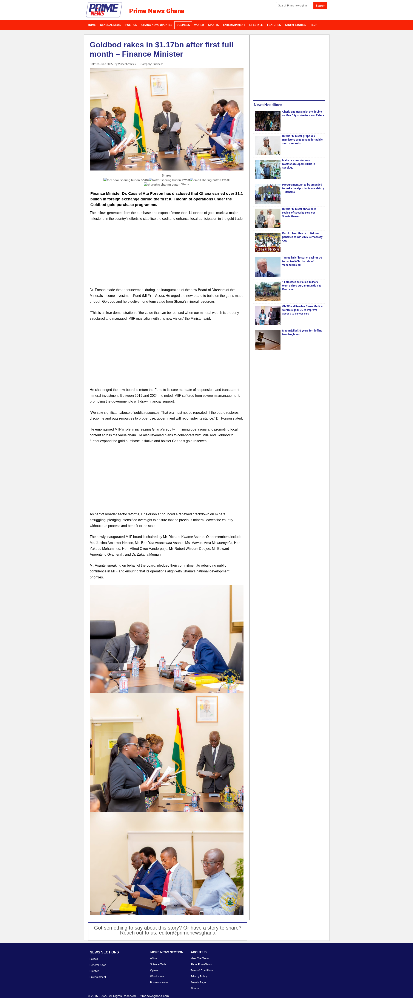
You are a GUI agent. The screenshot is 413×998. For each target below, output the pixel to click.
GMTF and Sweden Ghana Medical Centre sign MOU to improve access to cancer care (302, 310)
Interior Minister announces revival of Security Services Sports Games (299, 213)
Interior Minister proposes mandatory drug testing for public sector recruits (302, 140)
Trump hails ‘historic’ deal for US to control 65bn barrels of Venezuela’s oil (302, 261)
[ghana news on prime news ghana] (104, 10)
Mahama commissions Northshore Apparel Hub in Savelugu (298, 164)
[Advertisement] (167, 257)
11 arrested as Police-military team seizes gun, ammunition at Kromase (301, 285)
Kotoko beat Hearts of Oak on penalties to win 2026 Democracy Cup (302, 237)
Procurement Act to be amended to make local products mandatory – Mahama (303, 188)
